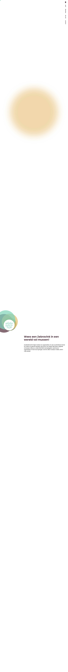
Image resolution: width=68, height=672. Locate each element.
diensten (65, 11)
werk (65, 6)
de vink (65, 16)
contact (65, 22)
